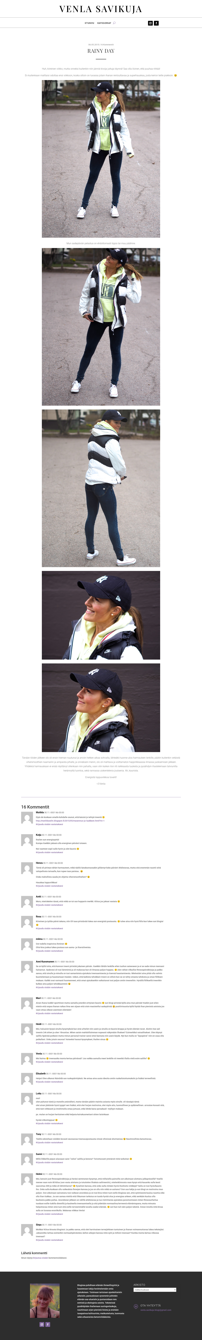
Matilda (40, 812)
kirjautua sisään (40, 1258)
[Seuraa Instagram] (150, 23)
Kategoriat (104, 23)
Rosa (38, 916)
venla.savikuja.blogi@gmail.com (155, 1310)
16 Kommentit (107, 44)
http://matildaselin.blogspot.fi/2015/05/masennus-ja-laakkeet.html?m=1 (70, 821)
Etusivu (89, 23)
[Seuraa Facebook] (156, 23)
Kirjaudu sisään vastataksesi (49, 824)
